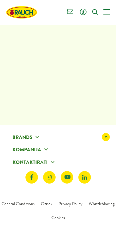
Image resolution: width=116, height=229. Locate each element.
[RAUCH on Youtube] (67, 177)
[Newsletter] (70, 12)
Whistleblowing (101, 204)
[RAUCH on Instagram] (49, 177)
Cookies (58, 217)
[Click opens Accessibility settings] (83, 12)
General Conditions (18, 204)
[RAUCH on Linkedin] (84, 177)
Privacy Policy (70, 204)
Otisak (46, 204)
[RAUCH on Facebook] (31, 177)
